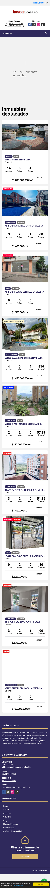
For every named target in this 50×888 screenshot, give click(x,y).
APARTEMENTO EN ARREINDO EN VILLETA (25, 490)
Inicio (5, 806)
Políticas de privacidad (12, 831)
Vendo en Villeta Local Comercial (24, 688)
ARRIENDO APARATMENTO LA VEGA (22, 622)
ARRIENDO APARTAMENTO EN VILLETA (24, 226)
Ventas (6, 810)
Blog (5, 820)
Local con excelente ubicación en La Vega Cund (25, 556)
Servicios (7, 817)
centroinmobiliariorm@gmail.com (16, 787)
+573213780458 (14, 26)
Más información (18, 886)
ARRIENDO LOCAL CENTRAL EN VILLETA (24, 292)
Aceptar (40, 884)
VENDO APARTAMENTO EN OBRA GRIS (23, 424)
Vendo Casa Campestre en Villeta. (24, 358)
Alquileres (7, 813)
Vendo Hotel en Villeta (18, 160)
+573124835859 (16, 24)
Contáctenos (8, 828)
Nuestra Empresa (10, 824)
